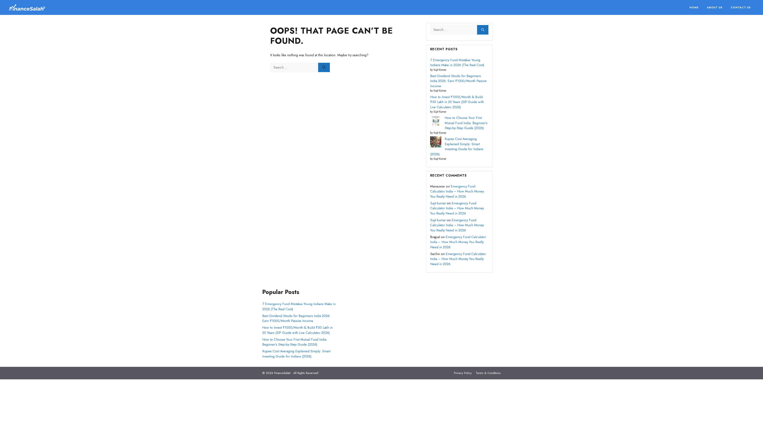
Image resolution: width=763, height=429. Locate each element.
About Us (714, 7)
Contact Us (741, 7)
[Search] (324, 67)
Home (694, 7)
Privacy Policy (463, 373)
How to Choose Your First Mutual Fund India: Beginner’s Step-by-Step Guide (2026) (466, 122)
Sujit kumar (438, 203)
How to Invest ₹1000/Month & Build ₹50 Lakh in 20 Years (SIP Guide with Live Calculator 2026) (457, 102)
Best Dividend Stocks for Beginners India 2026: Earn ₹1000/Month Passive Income (458, 80)
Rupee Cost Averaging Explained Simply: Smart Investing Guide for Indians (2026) (456, 146)
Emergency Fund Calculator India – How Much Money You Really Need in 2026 (457, 191)
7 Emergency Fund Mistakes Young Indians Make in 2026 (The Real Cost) (457, 63)
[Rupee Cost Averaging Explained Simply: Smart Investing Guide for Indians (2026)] (435, 142)
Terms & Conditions (488, 373)
